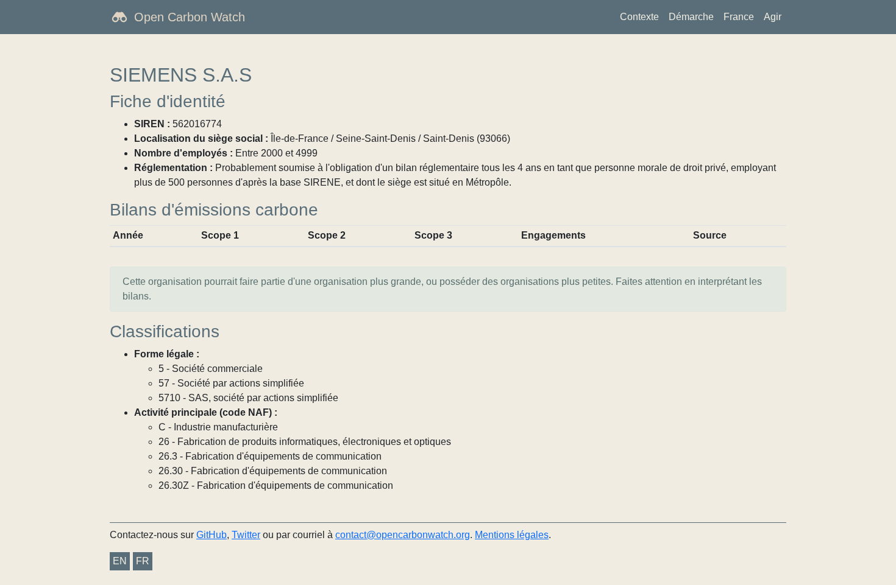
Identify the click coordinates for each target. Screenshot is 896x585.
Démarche (691, 17)
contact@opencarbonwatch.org (402, 535)
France (739, 17)
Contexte (639, 17)
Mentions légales (512, 535)
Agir (772, 17)
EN (120, 561)
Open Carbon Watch (189, 17)
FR (142, 561)
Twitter (246, 535)
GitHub (211, 535)
